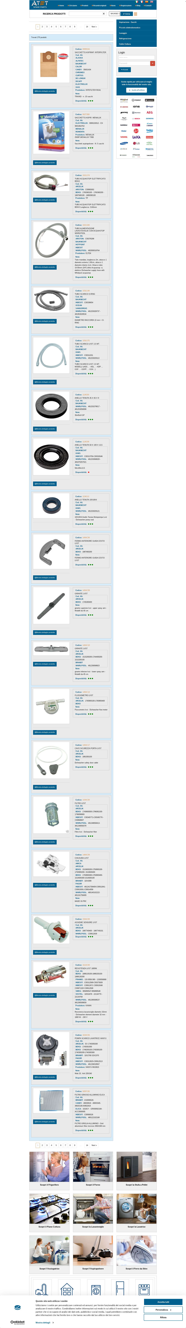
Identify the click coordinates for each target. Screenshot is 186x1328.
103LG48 (86, 291)
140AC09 (86, 590)
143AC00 (86, 800)
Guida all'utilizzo (138, 90)
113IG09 (86, 442)
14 (87, 27)
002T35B (86, 114)
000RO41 (86, 49)
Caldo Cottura (125, 44)
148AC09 (86, 855)
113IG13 (86, 496)
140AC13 (86, 692)
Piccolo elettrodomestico (129, 28)
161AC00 (86, 965)
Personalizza (162, 1309)
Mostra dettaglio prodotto (45, 91)
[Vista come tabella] (136, 14)
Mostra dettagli (43, 1322)
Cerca (127, 14)
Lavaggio (123, 33)
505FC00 (86, 1091)
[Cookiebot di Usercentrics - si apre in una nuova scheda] (18, 1323)
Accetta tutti (163, 1302)
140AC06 (86, 538)
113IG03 (86, 395)
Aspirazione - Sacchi (128, 22)
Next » (94, 27)
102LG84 (86, 225)
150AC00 (86, 919)
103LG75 (86, 341)
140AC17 (86, 745)
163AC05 (86, 1035)
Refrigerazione (125, 39)
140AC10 (86, 645)
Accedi (125, 69)
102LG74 (86, 175)
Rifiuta (163, 1317)
